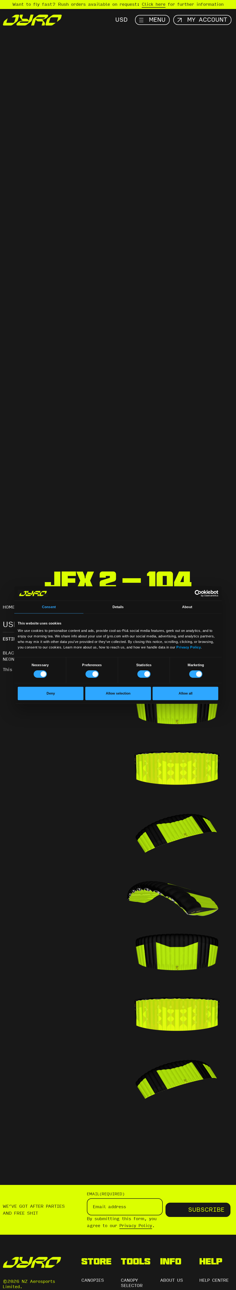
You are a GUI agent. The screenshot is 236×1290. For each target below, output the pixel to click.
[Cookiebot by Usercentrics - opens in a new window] (198, 593)
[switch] (92, 674)
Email (106, 1194)
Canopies (92, 1280)
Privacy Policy (188, 647)
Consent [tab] (49, 607)
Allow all (185, 693)
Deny (51, 693)
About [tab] (187, 607)
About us (171, 1280)
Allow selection (118, 693)
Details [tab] (118, 607)
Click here (153, 4)
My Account (207, 19)
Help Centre (214, 1280)
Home (9, 607)
